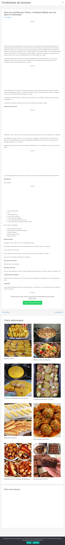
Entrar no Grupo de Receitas (32, 302)
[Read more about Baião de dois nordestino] (47, 340)
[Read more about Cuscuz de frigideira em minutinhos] (17, 380)
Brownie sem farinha (41, 479)
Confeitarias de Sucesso (16, 2)
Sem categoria (7, 17)
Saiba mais (36, 542)
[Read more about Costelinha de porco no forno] (47, 380)
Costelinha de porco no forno (44, 399)
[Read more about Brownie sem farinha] (47, 460)
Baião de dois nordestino (42, 360)
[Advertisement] (32, 33)
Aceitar (29, 542)
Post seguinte (59, 312)
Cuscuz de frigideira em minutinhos (16, 398)
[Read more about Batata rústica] (17, 340)
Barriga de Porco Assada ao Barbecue (17, 479)
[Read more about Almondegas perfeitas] (47, 420)
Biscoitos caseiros (10, 438)
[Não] (63, 541)
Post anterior (6, 312)
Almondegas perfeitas (41, 439)
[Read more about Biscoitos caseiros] (17, 419)
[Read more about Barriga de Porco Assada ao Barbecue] (17, 460)
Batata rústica (9, 358)
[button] (62, 3)
